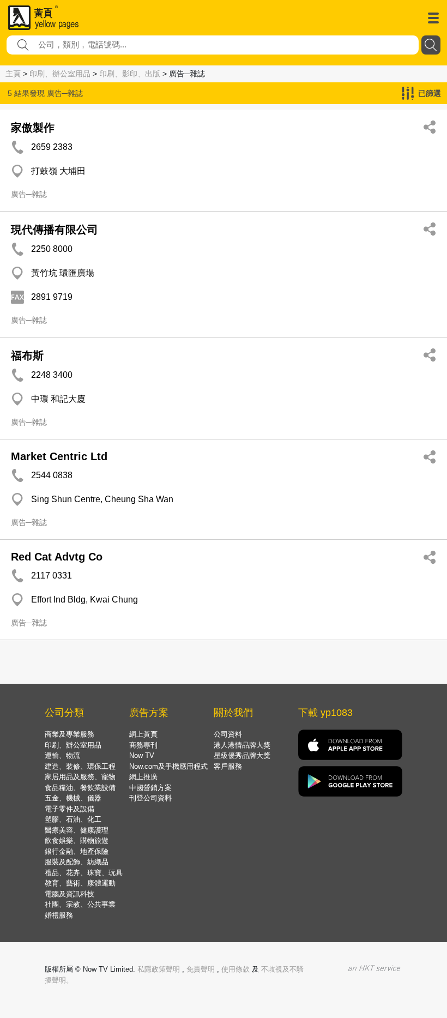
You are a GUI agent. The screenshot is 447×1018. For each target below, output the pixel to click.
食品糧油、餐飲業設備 (80, 788)
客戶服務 (228, 766)
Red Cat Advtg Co (56, 557)
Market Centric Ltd (59, 456)
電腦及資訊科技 (69, 894)
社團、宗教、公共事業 (80, 904)
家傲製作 (33, 128)
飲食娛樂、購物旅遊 (76, 840)
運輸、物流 (62, 755)
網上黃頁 (143, 734)
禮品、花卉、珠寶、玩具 (84, 873)
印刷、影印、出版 (129, 73)
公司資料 (228, 734)
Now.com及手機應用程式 (168, 766)
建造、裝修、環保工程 (80, 766)
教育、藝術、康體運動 (80, 883)
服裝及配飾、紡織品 (76, 862)
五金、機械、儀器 (73, 798)
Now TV (141, 755)
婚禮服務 (59, 915)
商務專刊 (143, 745)
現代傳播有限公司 (54, 230)
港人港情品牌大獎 (242, 745)
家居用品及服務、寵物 (80, 777)
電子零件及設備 (69, 809)
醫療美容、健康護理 (76, 830)
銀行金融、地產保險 (76, 851)
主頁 (13, 73)
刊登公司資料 (150, 798)
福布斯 (27, 356)
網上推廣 (143, 777)
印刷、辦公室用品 (59, 73)
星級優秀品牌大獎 (242, 755)
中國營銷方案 (150, 788)
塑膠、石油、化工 (73, 819)
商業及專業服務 (69, 734)
